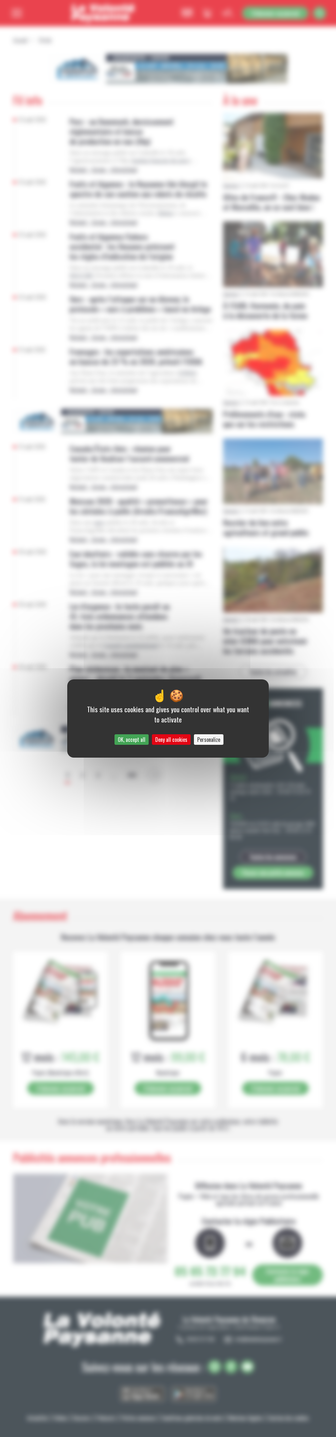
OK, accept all (131, 739)
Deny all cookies (171, 739)
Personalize (208, 739)
